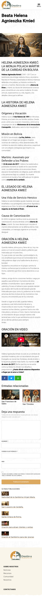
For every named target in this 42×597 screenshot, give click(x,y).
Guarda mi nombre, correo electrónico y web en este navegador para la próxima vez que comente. (21, 474)
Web (3, 461)
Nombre (5, 441)
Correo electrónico (10, 451)
